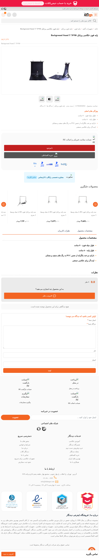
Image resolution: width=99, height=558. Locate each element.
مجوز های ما (24, 441)
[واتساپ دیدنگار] (8, 8)
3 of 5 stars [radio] (77, 320)
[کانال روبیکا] (2, 8)
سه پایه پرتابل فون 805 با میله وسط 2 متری (23, 213)
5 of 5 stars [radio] (69, 320)
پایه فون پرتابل (66, 29)
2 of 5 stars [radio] (80, 320)
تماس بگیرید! (31, 177)
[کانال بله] (5, 8)
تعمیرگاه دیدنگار (74, 445)
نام (95, 351)
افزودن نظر (47, 296)
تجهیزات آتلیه (87, 29)
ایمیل (94, 360)
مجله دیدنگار (74, 452)
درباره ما (25, 448)
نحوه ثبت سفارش (24, 462)
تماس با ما (24, 455)
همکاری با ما (74, 462)
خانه (96, 29)
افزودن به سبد (8, 554)
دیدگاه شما (91, 324)
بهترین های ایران (74, 459)
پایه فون (77, 29)
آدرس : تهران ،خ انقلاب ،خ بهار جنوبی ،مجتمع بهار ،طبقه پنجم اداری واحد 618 (49, 474)
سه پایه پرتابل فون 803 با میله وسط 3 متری (53, 213)
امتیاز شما (91, 320)
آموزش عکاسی (74, 441)
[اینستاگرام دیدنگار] (14, 8)
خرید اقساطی (47, 155)
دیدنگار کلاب (24, 452)
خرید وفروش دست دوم (74, 448)
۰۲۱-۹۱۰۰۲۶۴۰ (48, 478)
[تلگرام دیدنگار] (11, 8)
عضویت (15, 417)
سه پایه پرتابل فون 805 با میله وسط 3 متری (83, 213)
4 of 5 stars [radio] (73, 320)
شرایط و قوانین (24, 445)
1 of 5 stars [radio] (84, 320)
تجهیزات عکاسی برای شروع (25, 459)
